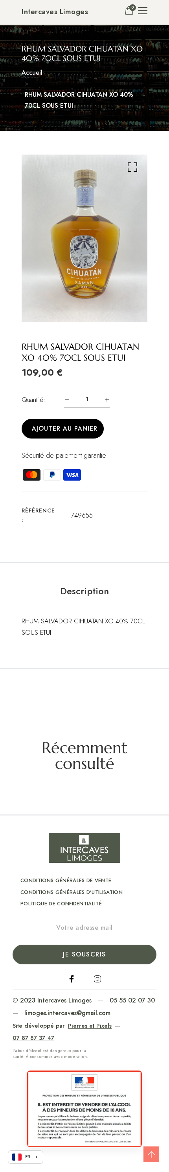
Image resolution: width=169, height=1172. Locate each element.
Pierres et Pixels (90, 1025)
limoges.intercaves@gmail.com (67, 1012)
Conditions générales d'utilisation (71, 892)
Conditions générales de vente (65, 880)
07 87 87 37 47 (33, 1038)
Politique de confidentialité (61, 903)
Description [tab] (84, 591)
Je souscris (84, 954)
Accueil (32, 72)
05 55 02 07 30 (132, 1000)
